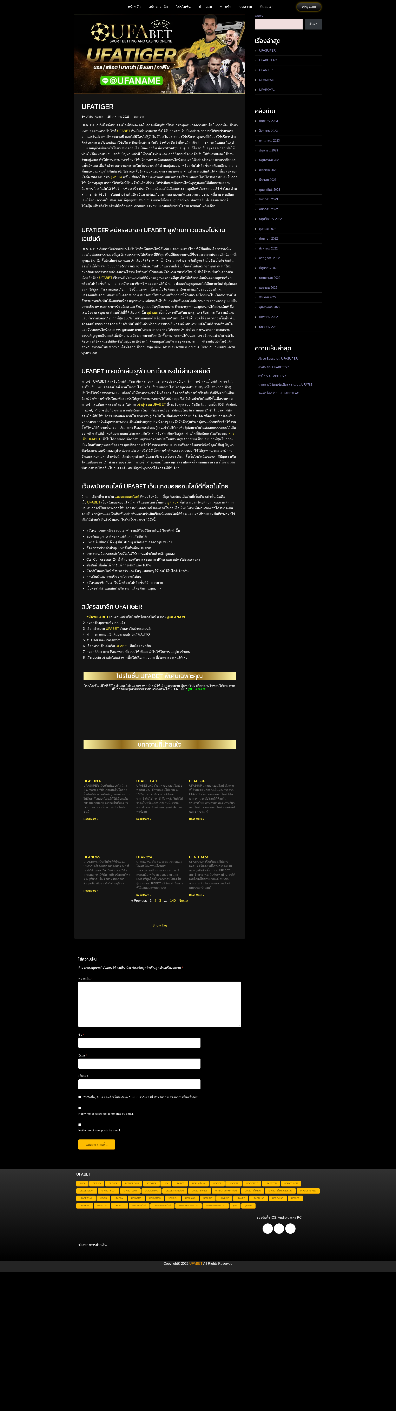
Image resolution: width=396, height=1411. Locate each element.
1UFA (82, 1183)
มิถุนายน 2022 (268, 268)
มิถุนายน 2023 (268, 150)
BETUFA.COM (132, 1183)
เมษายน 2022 (268, 287)
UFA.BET (180, 1183)
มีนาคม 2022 (267, 297)
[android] (268, 1228)
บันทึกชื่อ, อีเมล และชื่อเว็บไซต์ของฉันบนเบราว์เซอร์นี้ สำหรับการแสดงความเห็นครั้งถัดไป (141, 1097)
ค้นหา (259, 16)
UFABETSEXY (87, 1191)
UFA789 (306, 384)
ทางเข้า (225, 6)
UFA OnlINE (277, 1198)
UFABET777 (280, 367)
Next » (183, 900)
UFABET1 (233, 1183)
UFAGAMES (155, 1198)
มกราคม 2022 (268, 317)
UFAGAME (136, 1198)
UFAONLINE (258, 1198)
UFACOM (119, 1198)
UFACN (103, 1198)
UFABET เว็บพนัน (253, 1191)
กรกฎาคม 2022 (269, 258)
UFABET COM (291, 1183)
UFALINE (207, 1198)
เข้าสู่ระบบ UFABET (151, 404)
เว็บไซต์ (83, 1076)
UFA (166, 1183)
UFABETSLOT (130, 1191)
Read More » (91, 819)
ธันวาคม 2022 (268, 209)
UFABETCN (271, 1183)
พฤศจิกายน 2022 (270, 219)
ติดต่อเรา (266, 6)
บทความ (245, 6)
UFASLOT (102, 1205)
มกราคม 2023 (268, 199)
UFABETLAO (146, 781)
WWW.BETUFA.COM (188, 1205)
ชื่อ (81, 1034)
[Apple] (279, 1228)
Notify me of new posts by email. (99, 1130)
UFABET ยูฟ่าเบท (199, 1191)
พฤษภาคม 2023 (269, 160)
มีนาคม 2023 (267, 179)
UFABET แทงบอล (308, 1191)
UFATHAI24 (198, 857)
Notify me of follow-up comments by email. (106, 1113)
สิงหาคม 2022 (268, 248)
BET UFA (113, 1183)
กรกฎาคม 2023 (269, 140)
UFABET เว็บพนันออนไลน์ (280, 1191)
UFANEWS (92, 857)
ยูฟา (235, 1205)
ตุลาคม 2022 (267, 228)
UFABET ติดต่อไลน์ (175, 1191)
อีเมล (82, 1055)
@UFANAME (176, 617)
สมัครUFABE (96, 617)
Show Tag (159, 925)
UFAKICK (173, 1198)
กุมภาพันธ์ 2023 (269, 189)
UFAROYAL (145, 857)
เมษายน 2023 (268, 170)
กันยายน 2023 (268, 121)
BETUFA (97, 1183)
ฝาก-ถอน (205, 6)
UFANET (241, 1198)
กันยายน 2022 (268, 238)
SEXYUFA (151, 1183)
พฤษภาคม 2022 (269, 277)
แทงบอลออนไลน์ (127, 496)
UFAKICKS (190, 1198)
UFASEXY (85, 1205)
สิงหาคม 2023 (268, 130)
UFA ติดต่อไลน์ (139, 1205)
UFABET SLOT (108, 1191)
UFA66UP (197, 781)
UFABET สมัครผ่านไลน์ (226, 1191)
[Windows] (290, 1228)
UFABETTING (151, 1191)
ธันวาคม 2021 (268, 327)
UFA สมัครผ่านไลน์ (162, 1205)
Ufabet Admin (94, 116)
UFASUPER (92, 781)
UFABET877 (252, 1183)
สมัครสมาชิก (158, 6)
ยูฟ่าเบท (116, 177)
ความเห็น (85, 978)
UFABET (123, 131)
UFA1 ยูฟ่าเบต (198, 1183)
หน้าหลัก (134, 6)
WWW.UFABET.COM (215, 1205)
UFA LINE (224, 1198)
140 (173, 900)
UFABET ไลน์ (86, 1198)
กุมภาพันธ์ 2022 (269, 307)
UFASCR (295, 1198)
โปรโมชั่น (183, 6)
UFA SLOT (120, 1205)
